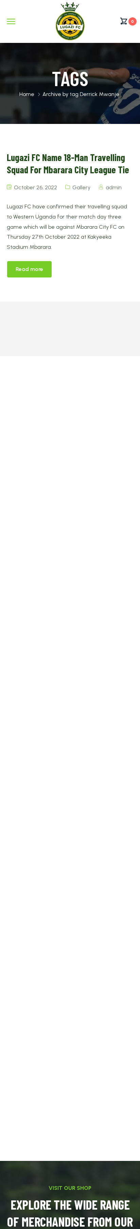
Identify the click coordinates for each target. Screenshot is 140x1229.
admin (114, 187)
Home (26, 94)
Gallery (81, 187)
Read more (29, 269)
